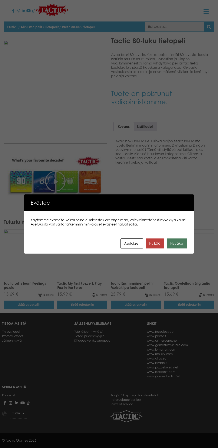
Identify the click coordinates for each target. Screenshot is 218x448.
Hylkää (155, 243)
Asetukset (131, 243)
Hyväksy (177, 243)
